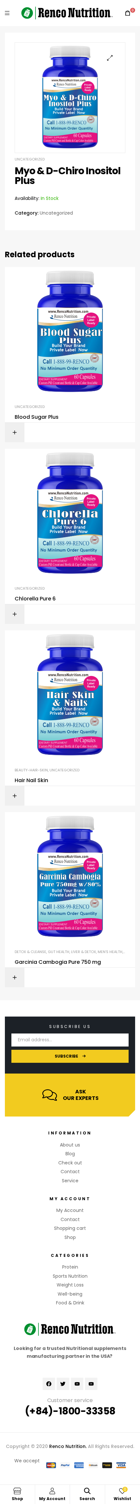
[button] (110, 57)
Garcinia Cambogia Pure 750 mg (58, 962)
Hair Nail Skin (31, 780)
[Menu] (7, 13)
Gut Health (58, 951)
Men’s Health (110, 951)
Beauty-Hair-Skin (31, 770)
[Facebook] (49, 1384)
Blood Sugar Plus (37, 417)
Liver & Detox (83, 951)
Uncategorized (30, 159)
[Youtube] (77, 1384)
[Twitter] (63, 1384)
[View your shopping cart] (127, 13)
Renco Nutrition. (68, 1446)
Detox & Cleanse (30, 951)
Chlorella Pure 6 (35, 598)
